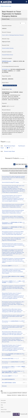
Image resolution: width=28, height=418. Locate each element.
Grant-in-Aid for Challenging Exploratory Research (13, 35)
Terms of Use (4, 409)
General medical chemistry (8, 48)
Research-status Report (9, 151)
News (2, 407)
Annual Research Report (9, 145)
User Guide (3, 402)
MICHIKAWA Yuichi (6, 69)
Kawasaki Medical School (7, 54)
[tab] (14, 158)
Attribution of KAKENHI (6, 411)
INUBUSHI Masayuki (6, 61)
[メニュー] (26, 2)
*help (11, 89)
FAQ (2, 404)
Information (3, 400)
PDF (9, 147)
